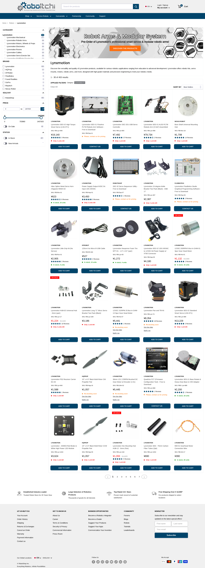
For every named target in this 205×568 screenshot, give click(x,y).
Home (4, 23)
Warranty (20, 534)
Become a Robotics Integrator (99, 515)
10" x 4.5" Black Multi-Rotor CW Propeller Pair (94, 380)
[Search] (136, 6)
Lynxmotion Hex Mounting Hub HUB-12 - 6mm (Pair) (124, 447)
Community (90, 16)
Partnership (76, 16)
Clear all (54, 87)
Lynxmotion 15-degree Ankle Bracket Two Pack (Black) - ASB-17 (156, 188)
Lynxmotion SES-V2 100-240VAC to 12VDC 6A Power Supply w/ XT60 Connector (156, 250)
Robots (11, 23)
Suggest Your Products (97, 523)
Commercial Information (62, 530)
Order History (22, 519)
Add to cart (64, 146)
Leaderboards (129, 530)
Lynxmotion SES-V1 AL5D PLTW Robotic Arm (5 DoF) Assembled (156, 126)
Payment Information (25, 537)
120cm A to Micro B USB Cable (93, 248)
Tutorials (127, 526)
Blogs (126, 519)
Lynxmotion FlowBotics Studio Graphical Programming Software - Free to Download (188, 188)
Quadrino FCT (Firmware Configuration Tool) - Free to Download (154, 381)
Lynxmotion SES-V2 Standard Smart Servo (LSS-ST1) (186, 312)
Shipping (20, 523)
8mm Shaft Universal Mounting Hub (186, 126)
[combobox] (97, 6)
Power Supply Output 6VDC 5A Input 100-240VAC (93, 187)
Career (55, 519)
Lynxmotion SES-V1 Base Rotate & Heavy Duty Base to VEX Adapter (188, 380)
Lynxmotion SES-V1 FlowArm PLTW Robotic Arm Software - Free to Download (93, 127)
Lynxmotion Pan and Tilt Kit (154, 310)
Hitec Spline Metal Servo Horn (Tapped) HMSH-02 (62, 187)
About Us (56, 515)
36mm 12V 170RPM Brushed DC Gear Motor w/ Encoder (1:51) (125, 380)
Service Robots (43, 16)
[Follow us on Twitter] (98, 561)
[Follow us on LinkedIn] (120, 561)
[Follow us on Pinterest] (107, 561)
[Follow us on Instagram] (102, 561)
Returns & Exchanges (25, 526)
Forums (127, 515)
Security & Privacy (60, 526)
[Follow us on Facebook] (93, 561)
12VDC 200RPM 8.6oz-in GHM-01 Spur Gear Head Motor (187, 249)
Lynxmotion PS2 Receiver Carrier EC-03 (63, 380)
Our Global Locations (24, 558)
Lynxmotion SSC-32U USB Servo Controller (125, 126)
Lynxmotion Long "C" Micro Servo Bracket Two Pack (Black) (94, 312)
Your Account (22, 515)
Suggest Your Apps (95, 526)
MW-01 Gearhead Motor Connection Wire (184, 447)
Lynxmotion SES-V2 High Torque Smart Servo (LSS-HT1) (63, 126)
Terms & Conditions (60, 523)
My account (162, 8)
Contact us (95, 146)
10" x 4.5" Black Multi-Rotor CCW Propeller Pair (94, 447)
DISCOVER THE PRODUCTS (125, 48)
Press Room (58, 534)
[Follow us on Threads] (125, 561)
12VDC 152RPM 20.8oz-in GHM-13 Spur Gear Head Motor (125, 312)
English (47, 558)
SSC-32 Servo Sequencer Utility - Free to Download (125, 187)
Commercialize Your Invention (100, 530)
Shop (27, 16)
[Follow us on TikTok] (116, 561)
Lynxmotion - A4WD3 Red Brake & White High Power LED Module (64, 447)
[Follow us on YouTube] (111, 561)
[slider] (4, 117)
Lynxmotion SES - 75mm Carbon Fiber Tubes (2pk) (156, 447)
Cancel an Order (23, 530)
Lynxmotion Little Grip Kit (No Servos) (62, 249)
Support (102, 16)
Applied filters (58, 83)
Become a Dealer (95, 519)
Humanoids (60, 16)
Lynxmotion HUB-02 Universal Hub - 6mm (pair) (64, 312)
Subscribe (171, 535)
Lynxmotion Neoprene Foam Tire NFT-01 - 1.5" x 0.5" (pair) (125, 249)
